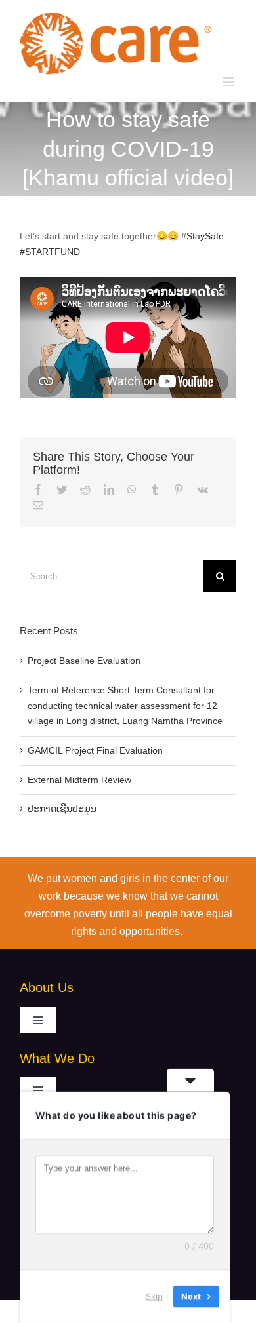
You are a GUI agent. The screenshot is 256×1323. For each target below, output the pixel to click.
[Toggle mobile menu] (229, 81)
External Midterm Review (79, 780)
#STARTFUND (50, 251)
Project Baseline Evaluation (84, 660)
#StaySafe (202, 236)
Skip (154, 1296)
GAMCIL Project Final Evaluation (95, 750)
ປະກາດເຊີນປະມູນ (62, 808)
